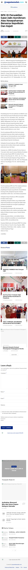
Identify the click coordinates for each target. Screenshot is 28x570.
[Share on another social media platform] (24, 37)
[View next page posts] (15, 550)
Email (2, 398)
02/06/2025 (12, 95)
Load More (14, 354)
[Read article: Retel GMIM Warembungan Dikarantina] (5, 545)
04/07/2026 (13, 547)
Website (3, 405)
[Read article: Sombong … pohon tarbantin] (5, 533)
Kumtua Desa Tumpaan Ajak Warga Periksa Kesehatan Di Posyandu (17, 92)
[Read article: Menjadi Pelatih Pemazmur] (5, 539)
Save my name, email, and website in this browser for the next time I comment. (14, 412)
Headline (5, 319)
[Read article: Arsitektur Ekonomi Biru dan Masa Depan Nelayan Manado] (14, 491)
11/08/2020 (15, 31)
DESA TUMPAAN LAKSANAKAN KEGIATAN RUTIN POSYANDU (17, 99)
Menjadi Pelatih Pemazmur (16, 537)
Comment (4, 373)
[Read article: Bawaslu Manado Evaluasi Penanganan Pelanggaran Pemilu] (4, 106)
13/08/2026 (13, 534)
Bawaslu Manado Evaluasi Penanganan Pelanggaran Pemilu (16, 106)
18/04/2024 (12, 109)
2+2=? (2, 420)
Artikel (14, 465)
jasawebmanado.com (17, 564)
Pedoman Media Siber (9, 567)
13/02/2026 (14, 474)
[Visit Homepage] (14, 2)
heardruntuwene (8, 273)
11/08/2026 (13, 539)
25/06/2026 (12, 87)
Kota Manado (6, 267)
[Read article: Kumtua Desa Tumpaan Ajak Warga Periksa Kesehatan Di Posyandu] (4, 92)
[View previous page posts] (13, 550)
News (5, 11)
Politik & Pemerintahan (12, 11)
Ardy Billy (7, 31)
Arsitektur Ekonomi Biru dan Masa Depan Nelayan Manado (10, 504)
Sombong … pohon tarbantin (17, 532)
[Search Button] (26, 2)
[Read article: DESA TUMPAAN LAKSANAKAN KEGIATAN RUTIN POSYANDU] (4, 100)
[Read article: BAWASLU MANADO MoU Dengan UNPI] (4, 86)
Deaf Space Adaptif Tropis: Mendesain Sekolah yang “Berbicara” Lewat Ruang (14, 469)
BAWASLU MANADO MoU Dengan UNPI (16, 85)
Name (3, 391)
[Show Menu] (2, 2)
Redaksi (6, 350)
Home (2, 11)
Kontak (25, 567)
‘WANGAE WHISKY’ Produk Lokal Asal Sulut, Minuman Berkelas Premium (16, 513)
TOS (21, 567)
